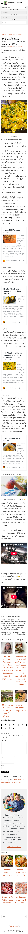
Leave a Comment (18, 46)
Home (3, 34)
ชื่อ (2, 760)
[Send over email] (5, 728)
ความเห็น (4, 740)
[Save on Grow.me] (2, 475)
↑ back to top (14, 926)
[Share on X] (14, 725)
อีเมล (2, 765)
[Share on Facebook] (5, 725)
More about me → (14, 847)
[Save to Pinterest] (23, 725)
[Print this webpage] (2, 472)
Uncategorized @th (16, 34)
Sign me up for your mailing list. (9, 757)
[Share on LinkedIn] (14, 728)
